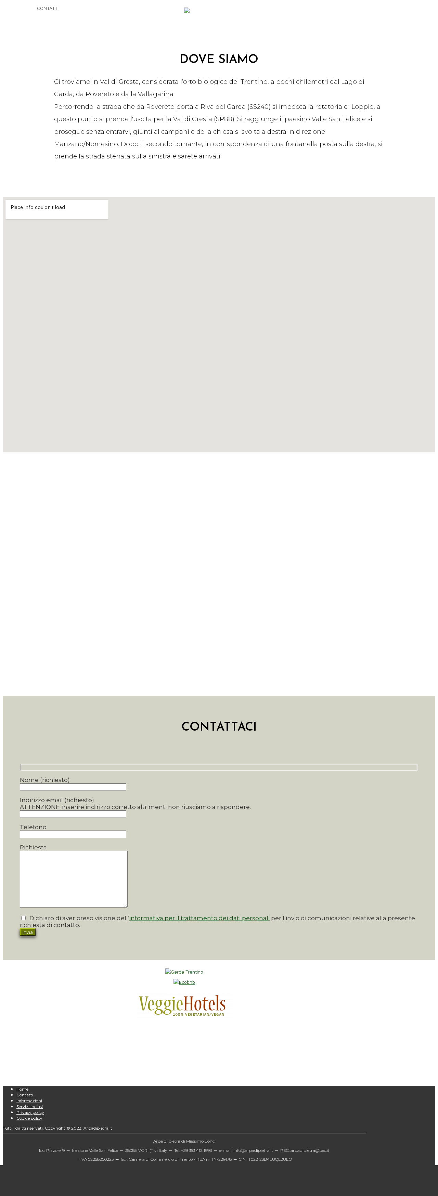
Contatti (24, 1094)
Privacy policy (30, 1112)
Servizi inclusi (29, 1106)
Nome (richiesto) (45, 779)
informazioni (29, 1100)
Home (22, 1089)
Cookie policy (29, 1118)
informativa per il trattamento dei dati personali (199, 918)
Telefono (33, 827)
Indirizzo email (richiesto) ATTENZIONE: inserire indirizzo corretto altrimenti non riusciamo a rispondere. (135, 803)
